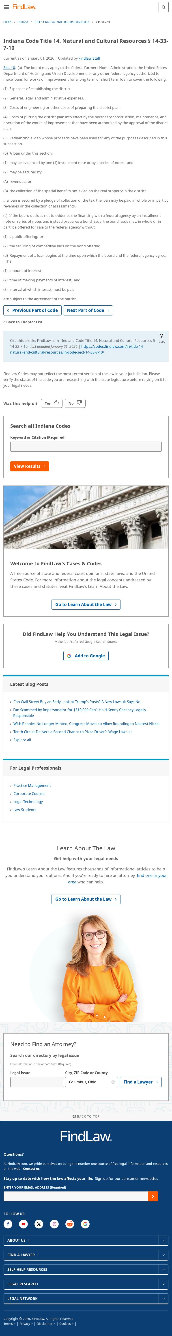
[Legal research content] (163, 1284)
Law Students (24, 809)
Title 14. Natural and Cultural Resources (61, 22)
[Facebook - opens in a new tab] (8, 1224)
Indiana (23, 22)
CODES (7, 22)
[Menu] (6, 6)
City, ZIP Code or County (86, 1072)
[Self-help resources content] (163, 1269)
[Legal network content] (163, 1299)
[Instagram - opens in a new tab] (54, 1224)
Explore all (22, 739)
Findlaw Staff (89, 58)
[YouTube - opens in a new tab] (23, 1224)
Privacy (24, 1323)
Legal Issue (20, 1072)
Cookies (65, 1323)
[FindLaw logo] (26, 7)
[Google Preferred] (85, 1224)
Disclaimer (45, 1323)
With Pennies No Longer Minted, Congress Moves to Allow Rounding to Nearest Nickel (86, 723)
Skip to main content (86, 5)
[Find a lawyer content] (163, 1255)
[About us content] (163, 1240)
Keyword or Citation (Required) (37, 437)
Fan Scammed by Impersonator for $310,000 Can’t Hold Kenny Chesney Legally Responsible (79, 712)
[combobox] (36, 1082)
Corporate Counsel (29, 793)
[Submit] (153, 1196)
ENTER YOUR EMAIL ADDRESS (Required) (35, 1187)
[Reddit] (69, 1224)
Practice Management (32, 785)
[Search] (164, 7)
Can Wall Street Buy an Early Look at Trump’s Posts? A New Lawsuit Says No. (77, 701)
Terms (8, 1323)
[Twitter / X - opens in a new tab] (38, 1224)
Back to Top (88, 1116)
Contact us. (32, 1168)
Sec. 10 (9, 67)
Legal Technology (28, 801)
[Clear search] (113, 1082)
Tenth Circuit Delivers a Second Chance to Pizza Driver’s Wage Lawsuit (72, 731)
